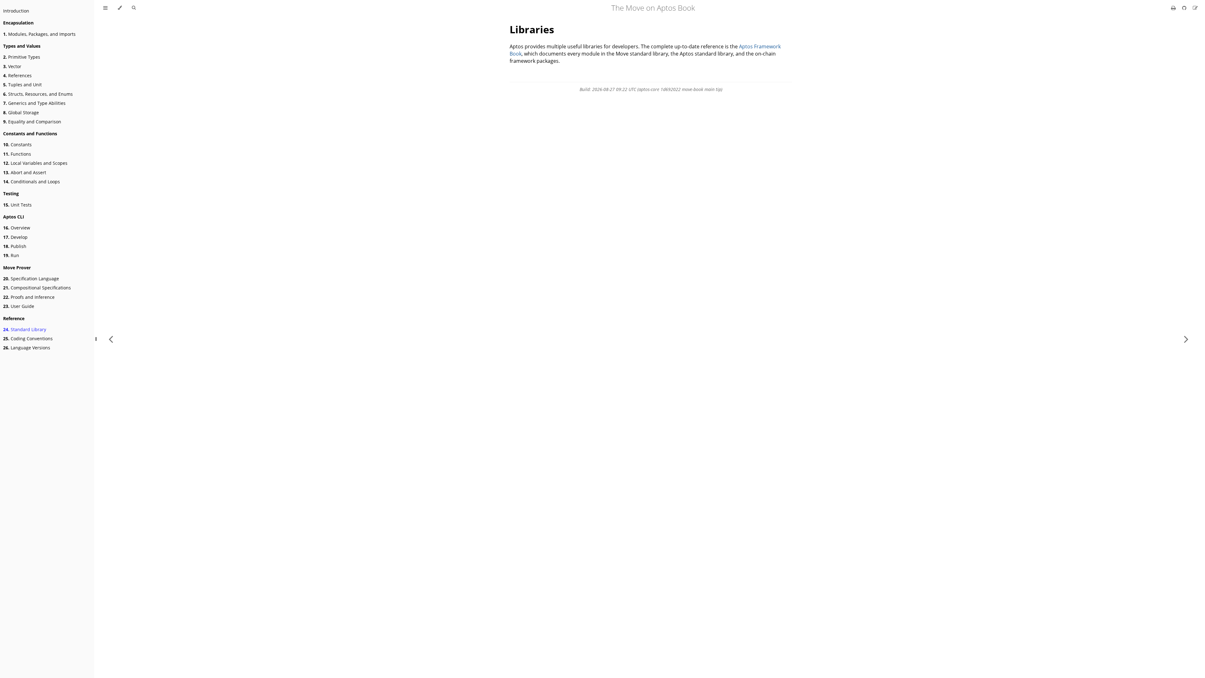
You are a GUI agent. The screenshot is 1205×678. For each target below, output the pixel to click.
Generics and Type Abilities (34, 103)
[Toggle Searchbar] (134, 8)
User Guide (18, 306)
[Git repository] (1185, 7)
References (17, 75)
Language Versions (26, 348)
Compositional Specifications (37, 288)
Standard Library (24, 329)
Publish (14, 246)
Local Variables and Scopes (35, 163)
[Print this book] (1174, 7)
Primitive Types (21, 57)
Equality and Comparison (32, 122)
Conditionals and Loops (31, 182)
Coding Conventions (28, 339)
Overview (16, 228)
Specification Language (31, 279)
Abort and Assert (24, 172)
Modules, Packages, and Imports (39, 34)
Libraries (532, 29)
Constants (17, 145)
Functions (17, 154)
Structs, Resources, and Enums (38, 94)
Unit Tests (17, 205)
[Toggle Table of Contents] (105, 8)
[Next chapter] (1186, 339)
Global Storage (21, 113)
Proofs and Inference (29, 297)
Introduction (16, 11)
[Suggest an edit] (1195, 7)
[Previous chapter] (111, 339)
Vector (12, 66)
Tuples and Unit (22, 85)
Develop (15, 237)
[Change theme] (120, 8)
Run (11, 255)
